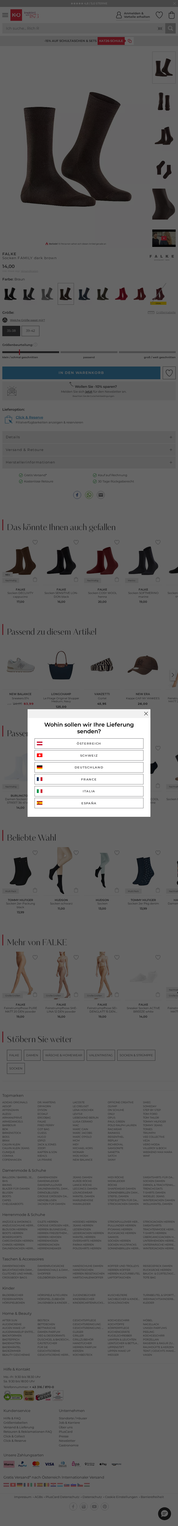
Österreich (89, 743)
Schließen (146, 713)
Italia (89, 791)
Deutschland (89, 767)
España (89, 803)
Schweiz (89, 755)
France (89, 779)
